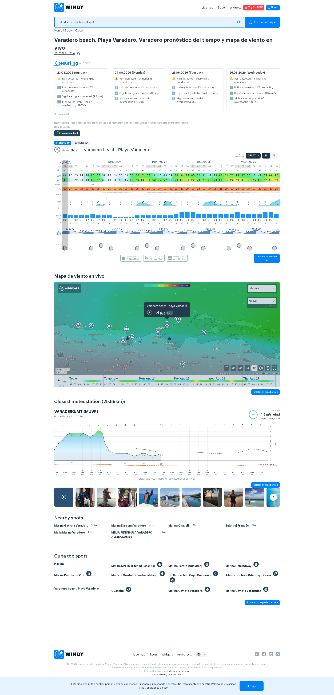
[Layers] (226, 368)
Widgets (235, 7)
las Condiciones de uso (154, 688)
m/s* (59, 180)
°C (60, 189)
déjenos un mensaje (179, 671)
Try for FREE (255, 7)
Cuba (79, 30)
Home (58, 30)
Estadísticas (81, 143)
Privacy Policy (160, 675)
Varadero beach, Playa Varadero (116, 149)
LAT (59, 234)
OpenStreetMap (261, 373)
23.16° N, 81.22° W (64, 53)
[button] (78, 54)
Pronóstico (63, 143)
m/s (73, 149)
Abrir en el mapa (264, 22)
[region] (167, 328)
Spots (222, 7)
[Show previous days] (64, 381)
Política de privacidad (223, 684)
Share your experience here (262, 602)
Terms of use (174, 675)
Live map (207, 7)
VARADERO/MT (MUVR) (76, 411)
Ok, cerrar (251, 686)
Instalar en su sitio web (267, 258)
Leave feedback (69, 133)
